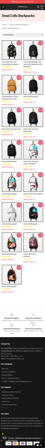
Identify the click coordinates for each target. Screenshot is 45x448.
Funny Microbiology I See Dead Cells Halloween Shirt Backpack (32, 64)
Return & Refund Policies (10, 398)
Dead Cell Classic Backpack (33, 194)
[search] (38, 6)
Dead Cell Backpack (30, 224)
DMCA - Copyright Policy (10, 378)
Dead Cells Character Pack (11, 129)
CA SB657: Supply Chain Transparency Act (17, 381)
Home (4, 25)
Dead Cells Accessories (18, 25)
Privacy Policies (7, 375)
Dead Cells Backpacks (11, 28)
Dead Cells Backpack (30, 97)
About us (5, 369)
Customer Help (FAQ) (9, 405)
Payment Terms (7, 395)
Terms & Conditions (8, 372)
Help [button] (40, 445)
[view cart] (41, 6)
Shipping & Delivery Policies (11, 392)
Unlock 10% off (5, 438)
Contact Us (6, 401)
